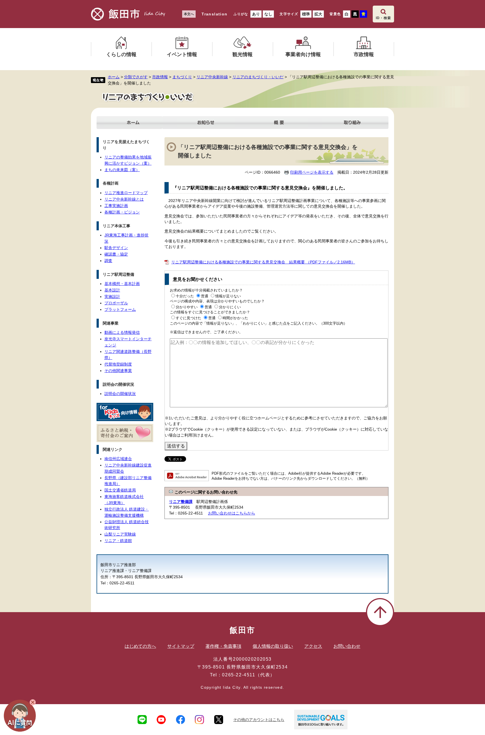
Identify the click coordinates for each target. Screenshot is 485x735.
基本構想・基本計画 (122, 283)
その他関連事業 (118, 370)
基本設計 (112, 290)
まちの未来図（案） (122, 169)
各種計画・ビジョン (122, 212)
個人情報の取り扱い (273, 646)
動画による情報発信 (122, 332)
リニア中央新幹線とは (124, 199)
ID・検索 (383, 18)
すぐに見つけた (188, 318)
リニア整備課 (181, 501)
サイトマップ (180, 646)
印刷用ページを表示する (311, 172)
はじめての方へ (140, 646)
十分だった (185, 296)
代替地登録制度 (118, 364)
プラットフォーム (120, 309)
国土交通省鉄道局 (120, 490)
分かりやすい (187, 307)
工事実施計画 (116, 205)
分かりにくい (230, 307)
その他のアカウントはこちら (258, 719)
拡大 (318, 14)
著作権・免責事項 (223, 646)
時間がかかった (235, 318)
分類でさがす (136, 77)
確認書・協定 (116, 254)
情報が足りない (228, 296)
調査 (108, 260)
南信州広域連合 (118, 458)
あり (256, 14)
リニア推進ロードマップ (126, 192)
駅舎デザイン (116, 247)
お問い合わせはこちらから (231, 513)
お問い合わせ (346, 646)
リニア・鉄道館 (118, 540)
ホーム (114, 77)
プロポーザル (116, 303)
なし (268, 14)
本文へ (189, 14)
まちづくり (182, 77)
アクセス (313, 646)
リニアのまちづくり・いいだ (257, 77)
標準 (306, 14)
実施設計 (112, 296)
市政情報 (160, 77)
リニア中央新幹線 (212, 77)
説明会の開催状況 (120, 393)
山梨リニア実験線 (120, 534)
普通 (204, 296)
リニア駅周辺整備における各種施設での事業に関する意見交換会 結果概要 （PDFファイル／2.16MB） (263, 262)
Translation (214, 14)
